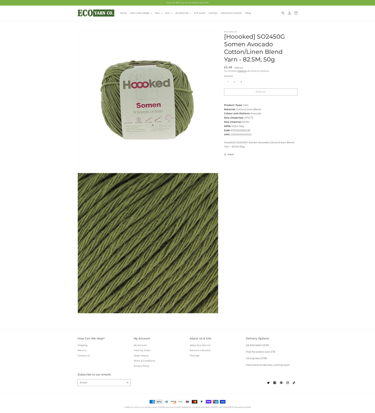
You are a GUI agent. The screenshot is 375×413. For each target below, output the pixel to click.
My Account (140, 345)
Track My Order (142, 350)
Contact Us (84, 355)
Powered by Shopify (243, 407)
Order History (141, 355)
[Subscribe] (127, 382)
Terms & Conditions (144, 360)
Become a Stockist (200, 350)
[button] (283, 13)
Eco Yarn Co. (136, 407)
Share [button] (230, 154)
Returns (82, 350)
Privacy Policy (141, 366)
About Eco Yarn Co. (200, 345)
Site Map (194, 355)
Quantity (228, 76)
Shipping (241, 71)
